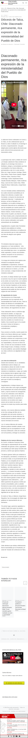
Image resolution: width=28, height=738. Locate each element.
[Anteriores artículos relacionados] (21, 583)
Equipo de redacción (8, 44)
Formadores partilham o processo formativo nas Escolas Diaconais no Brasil (20, 605)
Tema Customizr (21, 711)
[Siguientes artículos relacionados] (25, 583)
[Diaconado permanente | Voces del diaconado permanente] (4, 3)
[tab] (7, 716)
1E (5, 8)
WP (9, 711)
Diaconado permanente (13, 707)
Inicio (2, 8)
